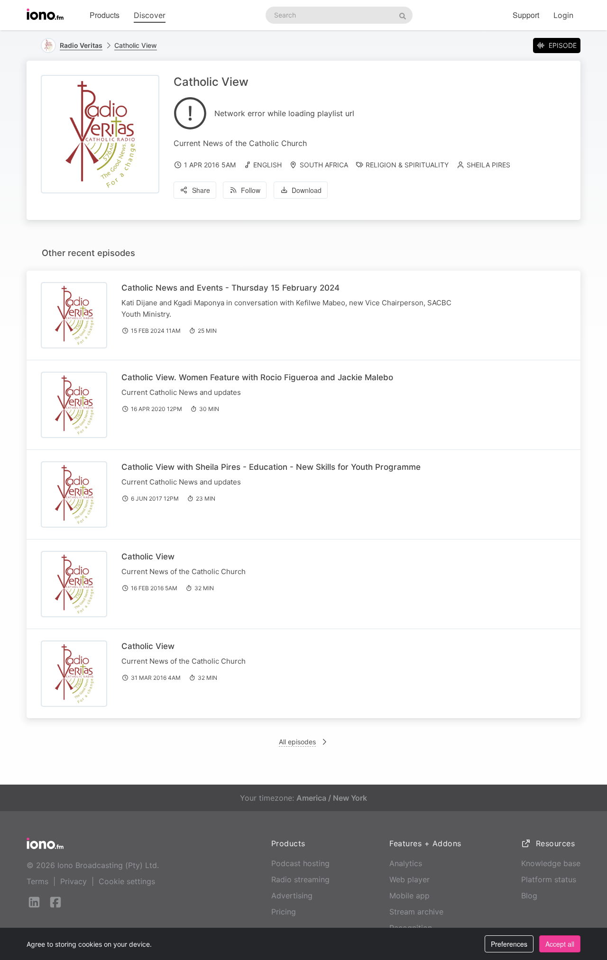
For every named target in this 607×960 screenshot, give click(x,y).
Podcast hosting (300, 863)
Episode (563, 45)
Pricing (283, 911)
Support (526, 14)
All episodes (297, 742)
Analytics (405, 863)
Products (105, 14)
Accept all (559, 944)
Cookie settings (127, 881)
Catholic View (135, 45)
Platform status (548, 879)
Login (563, 15)
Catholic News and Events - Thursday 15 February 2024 (230, 288)
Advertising (292, 895)
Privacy (73, 881)
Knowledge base (550, 863)
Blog (529, 895)
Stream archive (416, 911)
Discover (150, 15)
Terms (37, 881)
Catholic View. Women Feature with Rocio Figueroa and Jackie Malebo (257, 377)
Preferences (509, 944)
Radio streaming (300, 879)
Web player (409, 879)
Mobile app (409, 895)
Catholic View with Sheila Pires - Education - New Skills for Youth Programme (271, 467)
